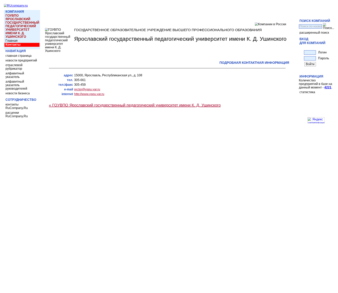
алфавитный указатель (14, 75)
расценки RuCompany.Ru (16, 114)
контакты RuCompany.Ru (16, 106)
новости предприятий (21, 60)
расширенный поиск (314, 32)
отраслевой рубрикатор (13, 66)
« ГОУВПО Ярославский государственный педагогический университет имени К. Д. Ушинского (135, 105)
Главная (11, 40)
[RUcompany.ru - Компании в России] (16, 5)
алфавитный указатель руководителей (16, 85)
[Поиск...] (328, 26)
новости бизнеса (17, 93)
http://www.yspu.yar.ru (89, 94)
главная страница (18, 55)
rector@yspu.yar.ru (87, 89)
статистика (307, 92)
